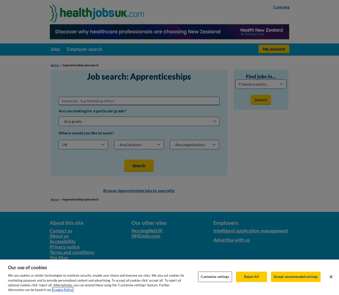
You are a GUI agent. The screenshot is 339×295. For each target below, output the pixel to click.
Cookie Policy (63, 290)
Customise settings (215, 277)
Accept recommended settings (296, 277)
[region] (169, 277)
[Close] (331, 276)
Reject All (251, 277)
